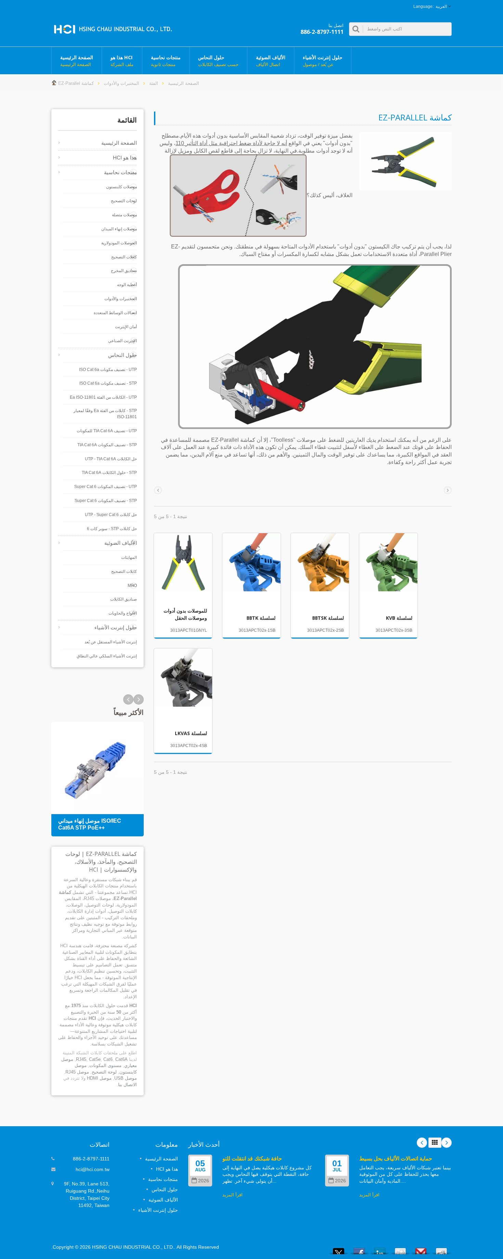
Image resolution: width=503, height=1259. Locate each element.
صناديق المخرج (124, 270)
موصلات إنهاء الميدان (119, 229)
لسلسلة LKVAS (191, 733)
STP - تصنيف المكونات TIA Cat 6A (107, 444)
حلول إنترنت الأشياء (323, 60)
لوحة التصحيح (104, 1072)
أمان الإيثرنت (126, 326)
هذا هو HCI (122, 60)
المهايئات (129, 557)
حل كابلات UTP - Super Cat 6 (111, 514)
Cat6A (121, 1059)
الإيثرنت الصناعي (122, 340)
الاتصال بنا (127, 1084)
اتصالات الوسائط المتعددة (115, 312)
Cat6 (108, 1059)
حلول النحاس (218, 60)
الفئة (153, 83)
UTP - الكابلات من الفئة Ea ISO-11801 (103, 397)
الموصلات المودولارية (119, 243)
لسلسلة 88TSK (328, 618)
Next (128, 699)
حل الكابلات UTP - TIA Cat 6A (111, 459)
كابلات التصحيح (124, 257)
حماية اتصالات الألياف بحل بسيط (395, 1158)
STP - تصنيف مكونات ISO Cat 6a (108, 383)
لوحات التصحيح (124, 200)
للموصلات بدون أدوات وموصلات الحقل (185, 614)
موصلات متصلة (124, 215)
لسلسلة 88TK (260, 618)
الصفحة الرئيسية (76, 60)
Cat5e (95, 1059)
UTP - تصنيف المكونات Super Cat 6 (105, 486)
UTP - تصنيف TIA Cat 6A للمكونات (107, 430)
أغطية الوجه (127, 284)
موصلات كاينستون (121, 186)
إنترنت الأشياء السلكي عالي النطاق (107, 656)
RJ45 (81, 1059)
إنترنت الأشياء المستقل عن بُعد (111, 642)
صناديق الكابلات (123, 599)
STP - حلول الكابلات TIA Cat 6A (109, 472)
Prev (138, 699)
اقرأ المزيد (232, 1194)
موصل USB (125, 1078)
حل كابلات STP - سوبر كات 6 (112, 528)
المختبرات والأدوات (121, 83)
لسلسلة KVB (399, 618)
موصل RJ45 (77, 1072)
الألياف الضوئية (270, 60)
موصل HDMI (99, 1078)
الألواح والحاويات (122, 613)
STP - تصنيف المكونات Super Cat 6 (106, 500)
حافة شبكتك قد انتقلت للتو (252, 1158)
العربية (441, 6)
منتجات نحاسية (166, 60)
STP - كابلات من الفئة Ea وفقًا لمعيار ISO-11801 (105, 413)
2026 (203, 1180)
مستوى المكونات (105, 1065)
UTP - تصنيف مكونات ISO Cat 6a (108, 369)
